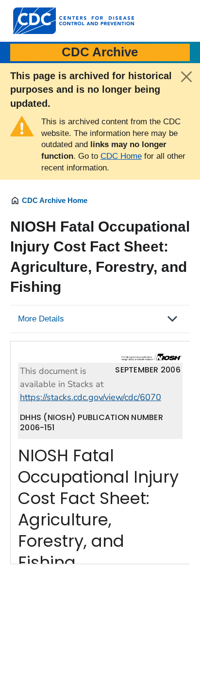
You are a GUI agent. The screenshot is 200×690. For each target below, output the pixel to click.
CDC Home (121, 156)
